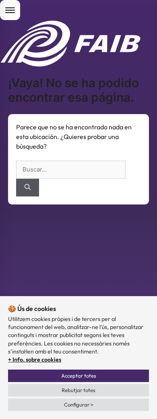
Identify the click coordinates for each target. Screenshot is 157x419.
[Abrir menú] (10, 10)
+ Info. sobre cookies (34, 359)
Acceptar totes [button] (78, 375)
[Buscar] (27, 188)
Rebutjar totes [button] (78, 390)
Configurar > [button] (78, 404)
